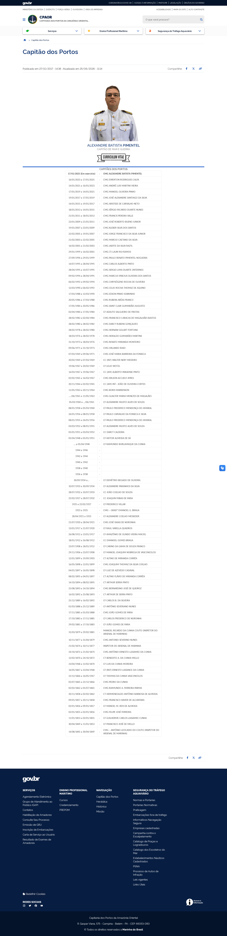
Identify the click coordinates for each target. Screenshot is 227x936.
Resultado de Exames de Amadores (37, 841)
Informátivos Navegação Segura (147, 821)
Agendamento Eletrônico (37, 796)
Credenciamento (68, 805)
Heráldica (101, 801)
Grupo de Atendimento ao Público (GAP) (37, 803)
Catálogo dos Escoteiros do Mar (149, 851)
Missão (100, 811)
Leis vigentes (140, 879)
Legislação (175, 3)
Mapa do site (179, 9)
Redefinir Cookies (35, 893)
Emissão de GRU (32, 824)
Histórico (101, 806)
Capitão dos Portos (107, 796)
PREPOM (64, 809)
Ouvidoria (78, 9)
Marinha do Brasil (132, 929)
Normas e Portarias (144, 800)
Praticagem (139, 809)
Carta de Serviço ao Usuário (39, 834)
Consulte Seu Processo (36, 819)
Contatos (28, 809)
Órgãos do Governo (194, 3)
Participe (162, 3)
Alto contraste (196, 9)
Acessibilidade (163, 9)
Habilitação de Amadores (37, 814)
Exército (50, 9)
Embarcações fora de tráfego (150, 814)
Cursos (63, 800)
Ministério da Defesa (33, 9)
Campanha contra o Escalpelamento (144, 834)
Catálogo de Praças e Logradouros (145, 843)
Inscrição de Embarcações (38, 829)
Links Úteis (139, 884)
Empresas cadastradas (146, 828)
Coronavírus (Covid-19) (120, 3)
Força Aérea (63, 9)
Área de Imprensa (94, 9)
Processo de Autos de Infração (145, 872)
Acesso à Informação (145, 3)
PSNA (136, 866)
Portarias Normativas (145, 805)
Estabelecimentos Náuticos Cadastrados (148, 859)
